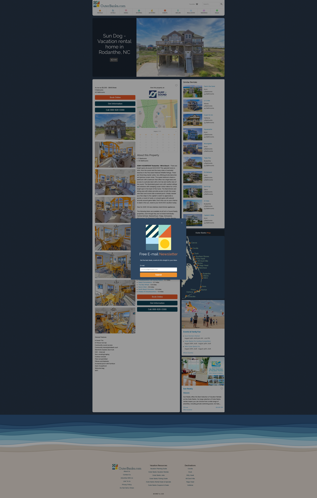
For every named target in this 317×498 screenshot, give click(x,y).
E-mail (142, 265)
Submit (158, 275)
